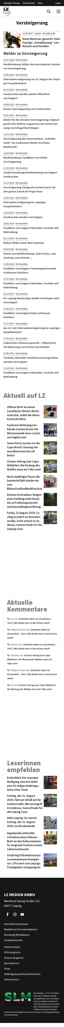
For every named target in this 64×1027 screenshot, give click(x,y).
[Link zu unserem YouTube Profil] (22, 914)
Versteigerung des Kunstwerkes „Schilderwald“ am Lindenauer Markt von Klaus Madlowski (29, 142)
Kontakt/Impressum (16, 924)
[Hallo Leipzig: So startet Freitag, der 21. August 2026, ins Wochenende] (49, 822)
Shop (40, 3)
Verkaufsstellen (13, 940)
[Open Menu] (58, 11)
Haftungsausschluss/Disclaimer (22, 974)
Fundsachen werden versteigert (23, 217)
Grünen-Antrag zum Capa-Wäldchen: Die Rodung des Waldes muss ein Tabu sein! (29, 659)
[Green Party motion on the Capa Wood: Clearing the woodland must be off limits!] (49, 449)
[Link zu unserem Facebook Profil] (7, 914)
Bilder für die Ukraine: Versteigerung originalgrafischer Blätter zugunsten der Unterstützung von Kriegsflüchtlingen (31, 123)
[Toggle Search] (48, 11)
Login (58, 3)
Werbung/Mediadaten (17, 934)
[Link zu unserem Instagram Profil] (14, 914)
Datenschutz (11, 979)
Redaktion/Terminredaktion (20, 929)
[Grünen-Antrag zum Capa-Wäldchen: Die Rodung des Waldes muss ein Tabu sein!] (49, 466)
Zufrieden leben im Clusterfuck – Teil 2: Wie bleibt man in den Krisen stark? (32, 633)
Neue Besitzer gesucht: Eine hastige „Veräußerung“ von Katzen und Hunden (41, 42)
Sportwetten (11, 963)
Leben (38, 33)
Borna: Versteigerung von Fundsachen (27, 109)
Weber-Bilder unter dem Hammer (23, 242)
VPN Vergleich (12, 952)
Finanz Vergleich (13, 957)
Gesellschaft (48, 33)
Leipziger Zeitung (11, 3)
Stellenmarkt (29, 3)
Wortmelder (22, 59)
